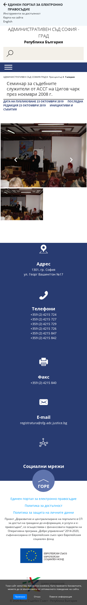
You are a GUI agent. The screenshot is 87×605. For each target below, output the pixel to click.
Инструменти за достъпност (22, 13)
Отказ (37, 596)
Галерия (70, 76)
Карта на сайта (13, 17)
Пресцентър (55, 76)
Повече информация (60, 596)
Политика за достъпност (43, 505)
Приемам (20, 596)
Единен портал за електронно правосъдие (43, 499)
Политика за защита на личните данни (43, 512)
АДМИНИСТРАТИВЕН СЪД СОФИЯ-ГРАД (24, 76)
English (7, 21)
